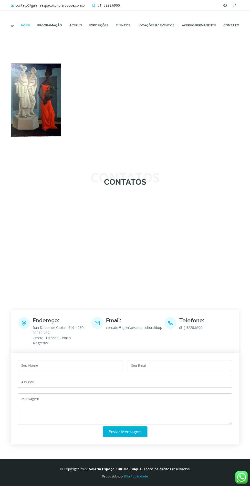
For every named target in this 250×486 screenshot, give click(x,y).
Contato (231, 25)
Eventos (123, 25)
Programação (49, 25)
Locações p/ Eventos (156, 25)
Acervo (75, 25)
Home (25, 25)
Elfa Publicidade (136, 476)
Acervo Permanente (199, 25)
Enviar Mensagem (125, 431)
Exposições (98, 25)
